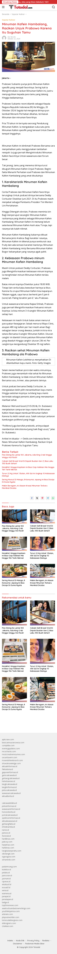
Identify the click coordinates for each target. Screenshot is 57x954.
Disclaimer (17, 943)
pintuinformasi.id (9, 806)
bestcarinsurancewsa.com (13, 742)
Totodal (36, 947)
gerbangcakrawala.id (10, 778)
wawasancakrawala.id (11, 793)
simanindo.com (8, 859)
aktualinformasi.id (9, 766)
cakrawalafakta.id (9, 803)
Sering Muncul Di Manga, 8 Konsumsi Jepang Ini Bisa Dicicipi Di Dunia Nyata (28, 480)
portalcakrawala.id (9, 815)
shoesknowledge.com (11, 763)
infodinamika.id (8, 827)
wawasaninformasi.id (11, 809)
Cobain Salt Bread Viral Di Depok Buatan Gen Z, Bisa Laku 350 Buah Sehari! (27, 462)
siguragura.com (8, 856)
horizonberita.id (8, 812)
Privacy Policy (33, 940)
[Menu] (4, 7)
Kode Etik (20, 940)
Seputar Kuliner (8, 20)
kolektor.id (6, 869)
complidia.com (8, 745)
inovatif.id (6, 887)
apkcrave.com (8, 739)
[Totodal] (19, 7)
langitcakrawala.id (9, 784)
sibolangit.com (8, 853)
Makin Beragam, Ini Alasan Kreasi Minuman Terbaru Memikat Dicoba (24, 487)
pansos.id (6, 833)
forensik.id (6, 836)
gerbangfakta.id (8, 824)
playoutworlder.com (10, 917)
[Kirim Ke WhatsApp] (53, 498)
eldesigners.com (9, 923)
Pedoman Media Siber (35, 943)
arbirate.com (7, 914)
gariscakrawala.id (9, 775)
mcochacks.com (9, 751)
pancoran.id (7, 875)
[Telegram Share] (48, 498)
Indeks (10, 940)
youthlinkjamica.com (11, 911)
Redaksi (45, 940)
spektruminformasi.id (11, 818)
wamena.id (6, 893)
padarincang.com (9, 866)
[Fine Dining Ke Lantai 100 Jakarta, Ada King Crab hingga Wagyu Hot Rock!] (14, 516)
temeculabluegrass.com (12, 920)
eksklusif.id (6, 884)
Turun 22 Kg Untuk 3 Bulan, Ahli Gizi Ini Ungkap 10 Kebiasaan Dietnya (28, 474)
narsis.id (5, 830)
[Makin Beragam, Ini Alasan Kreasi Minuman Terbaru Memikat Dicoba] (42, 571)
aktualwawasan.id (9, 821)
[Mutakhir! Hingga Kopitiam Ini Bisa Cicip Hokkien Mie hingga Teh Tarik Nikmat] (14, 544)
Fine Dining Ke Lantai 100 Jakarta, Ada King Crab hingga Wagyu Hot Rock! (27, 456)
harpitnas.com (8, 845)
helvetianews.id (8, 781)
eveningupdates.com (11, 748)
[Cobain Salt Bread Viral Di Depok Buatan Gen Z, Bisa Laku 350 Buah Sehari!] (42, 516)
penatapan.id (7, 899)
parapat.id (6, 896)
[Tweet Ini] (37, 498)
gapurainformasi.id (10, 772)
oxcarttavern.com (9, 757)
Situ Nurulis (12, 37)
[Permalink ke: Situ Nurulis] (4, 37)
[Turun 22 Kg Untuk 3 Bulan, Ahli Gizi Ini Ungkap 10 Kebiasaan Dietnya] (42, 544)
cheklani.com (7, 926)
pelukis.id (6, 872)
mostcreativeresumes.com (13, 754)
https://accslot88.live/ (11, 724)
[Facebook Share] (32, 498)
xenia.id (5, 890)
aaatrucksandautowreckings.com (16, 908)
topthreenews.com (10, 905)
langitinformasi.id (9, 787)
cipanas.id (6, 881)
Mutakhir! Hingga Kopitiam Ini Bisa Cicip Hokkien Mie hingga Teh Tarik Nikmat (28, 468)
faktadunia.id (7, 769)
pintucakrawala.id (9, 790)
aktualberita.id (8, 796)
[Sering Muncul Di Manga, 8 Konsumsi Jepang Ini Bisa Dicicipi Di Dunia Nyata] (14, 571)
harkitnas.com (8, 847)
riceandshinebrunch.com (12, 760)
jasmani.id (6, 878)
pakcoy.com (7, 841)
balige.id (5, 902)
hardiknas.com (8, 839)
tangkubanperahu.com (11, 850)
